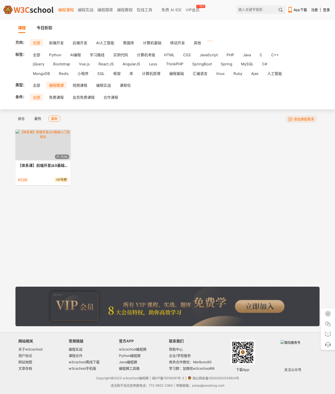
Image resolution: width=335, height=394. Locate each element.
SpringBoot (202, 64)
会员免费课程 (84, 97)
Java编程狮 (128, 362)
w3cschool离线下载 (84, 362)
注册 (314, 10)
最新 (54, 118)
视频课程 (80, 85)
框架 (117, 73)
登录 (326, 10)
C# (264, 64)
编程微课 (56, 85)
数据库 (128, 43)
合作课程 (110, 97)
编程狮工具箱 (129, 368)
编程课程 (66, 9)
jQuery (38, 64)
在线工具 (144, 9)
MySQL (247, 64)
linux (220, 73)
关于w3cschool (30, 349)
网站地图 (25, 362)
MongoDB (41, 73)
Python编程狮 (130, 355)
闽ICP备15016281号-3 (168, 378)
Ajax (254, 73)
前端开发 (56, 43)
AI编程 (75, 55)
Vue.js (84, 64)
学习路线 (97, 55)
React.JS (106, 64)
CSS (187, 55)
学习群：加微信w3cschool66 (192, 368)
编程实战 (85, 9)
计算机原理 (151, 73)
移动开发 (177, 43)
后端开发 (80, 43)
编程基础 (176, 73)
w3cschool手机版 (82, 368)
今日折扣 (44, 27)
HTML (169, 55)
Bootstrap (61, 64)
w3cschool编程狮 (132, 349)
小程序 (83, 73)
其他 (197, 43)
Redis (64, 73)
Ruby (237, 73)
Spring (226, 64)
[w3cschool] (28, 10)
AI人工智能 (105, 43)
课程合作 (75, 355)
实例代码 (120, 55)
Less (153, 64)
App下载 (300, 10)
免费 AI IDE (171, 9)
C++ (275, 55)
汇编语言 (200, 73)
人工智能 (274, 73)
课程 (22, 27)
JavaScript (209, 55)
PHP (230, 55)
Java (247, 55)
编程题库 (105, 9)
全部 (36, 43)
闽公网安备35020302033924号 (216, 378)
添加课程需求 (304, 119)
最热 (37, 118)
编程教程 (125, 9)
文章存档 (25, 368)
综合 (21, 118)
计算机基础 (152, 43)
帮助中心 (176, 349)
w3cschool (131, 378)
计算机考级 (146, 55)
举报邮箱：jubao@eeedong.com (200, 385)
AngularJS (131, 64)
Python (55, 55)
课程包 (125, 85)
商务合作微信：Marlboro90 (190, 362)
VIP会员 (193, 8)
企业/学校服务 (180, 355)
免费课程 (56, 97)
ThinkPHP (174, 64)
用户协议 (25, 355)
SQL (100, 73)
